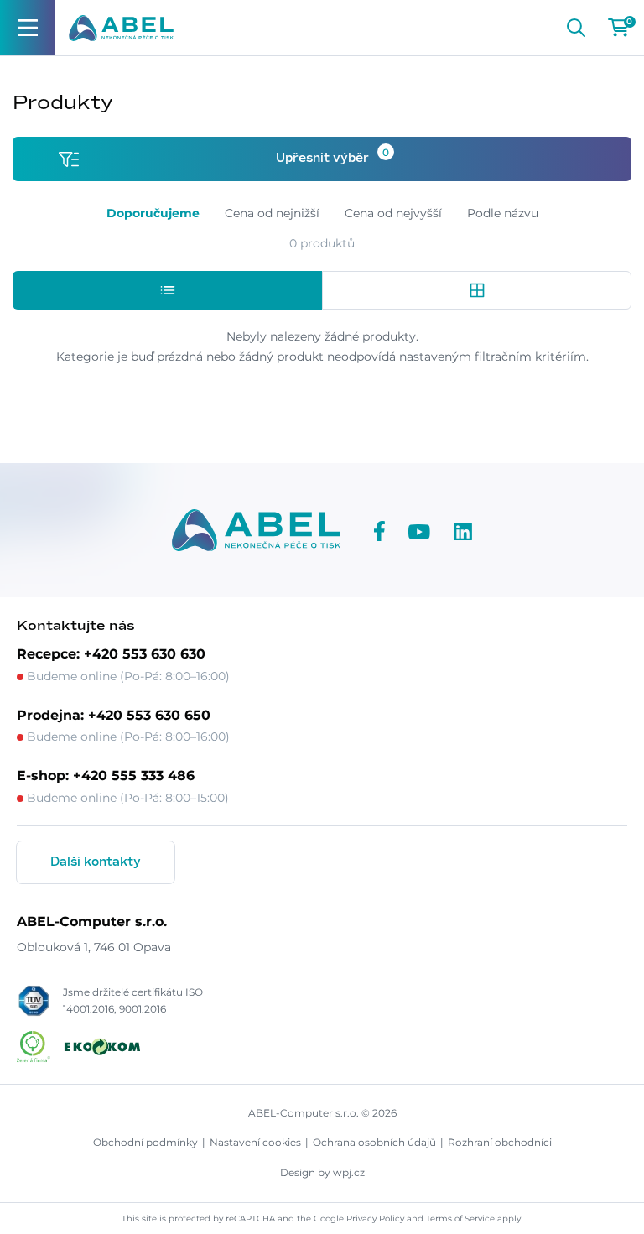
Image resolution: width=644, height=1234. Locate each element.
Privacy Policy (375, 1218)
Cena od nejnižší (272, 213)
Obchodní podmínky (145, 1142)
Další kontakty (95, 862)
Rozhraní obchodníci (500, 1142)
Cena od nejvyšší (393, 213)
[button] (167, 290)
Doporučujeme (153, 213)
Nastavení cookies (255, 1142)
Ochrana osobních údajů (374, 1142)
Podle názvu (502, 213)
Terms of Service (460, 1218)
